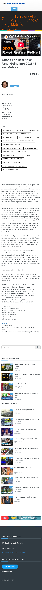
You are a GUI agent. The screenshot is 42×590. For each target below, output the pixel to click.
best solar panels (8, 130)
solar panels (21, 130)
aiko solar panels (30, 148)
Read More (4, 323)
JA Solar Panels (22, 152)
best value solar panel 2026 (11, 162)
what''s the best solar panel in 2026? (14, 166)
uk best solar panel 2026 (26, 141)
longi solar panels (9, 152)
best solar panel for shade (11, 144)
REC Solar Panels (24, 155)
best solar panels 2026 (22, 134)
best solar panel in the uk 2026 (29, 137)
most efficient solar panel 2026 (12, 159)
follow (14, 86)
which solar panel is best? (11, 169)
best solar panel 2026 (9, 137)
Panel (25, 302)
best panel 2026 (7, 134)
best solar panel (33, 130)
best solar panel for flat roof (12, 148)
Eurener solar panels (9, 155)
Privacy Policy (20, 552)
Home (3, 29)
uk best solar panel (9, 141)
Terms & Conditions (7, 552)
